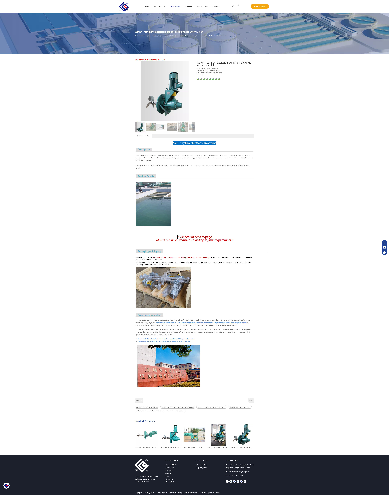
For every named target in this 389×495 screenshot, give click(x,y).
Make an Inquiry (259, 6)
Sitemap (203, 493)
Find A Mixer (170, 468)
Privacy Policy (170, 482)
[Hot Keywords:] (233, 6)
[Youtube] (238, 481)
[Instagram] (241, 481)
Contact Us (169, 479)
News (168, 476)
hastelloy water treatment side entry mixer (211, 407)
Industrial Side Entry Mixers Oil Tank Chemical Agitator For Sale (171, 447)
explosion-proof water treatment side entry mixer (178, 407)
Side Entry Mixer (202, 465)
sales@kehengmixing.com (240, 472)
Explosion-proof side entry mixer (239, 407)
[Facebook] (227, 481)
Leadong (217, 493)
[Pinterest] (245, 481)
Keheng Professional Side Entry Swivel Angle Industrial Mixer (242, 447)
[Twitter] (234, 481)
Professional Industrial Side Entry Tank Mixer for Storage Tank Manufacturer (147, 447)
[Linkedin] (230, 481)
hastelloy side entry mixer (175, 411)
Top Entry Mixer (202, 468)
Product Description (143, 136)
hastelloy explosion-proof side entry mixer (150, 411)
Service (168, 473)
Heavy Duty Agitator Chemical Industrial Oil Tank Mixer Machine (218, 447)
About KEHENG (171, 465)
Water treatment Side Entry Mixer (147, 407)
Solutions (169, 471)
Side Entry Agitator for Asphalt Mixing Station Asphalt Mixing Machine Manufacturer (194, 447)
